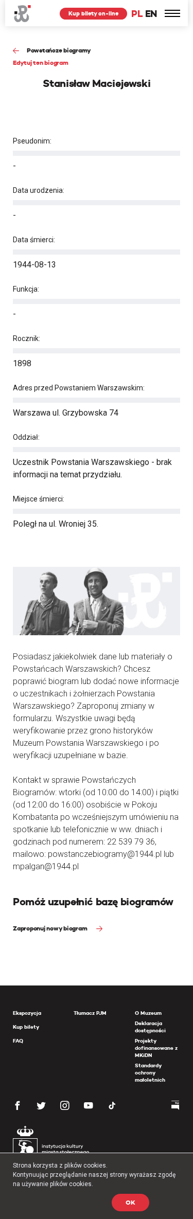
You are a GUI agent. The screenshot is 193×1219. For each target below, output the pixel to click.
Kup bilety (26, 1027)
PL (137, 14)
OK (130, 1202)
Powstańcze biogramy (59, 50)
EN (151, 14)
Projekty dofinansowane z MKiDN (156, 1048)
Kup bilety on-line (93, 13)
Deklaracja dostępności (150, 1027)
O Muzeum (148, 1013)
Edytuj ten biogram (40, 62)
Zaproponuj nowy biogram (51, 928)
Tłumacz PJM (90, 1013)
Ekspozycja (27, 1013)
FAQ (18, 1040)
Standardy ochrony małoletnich (150, 1072)
